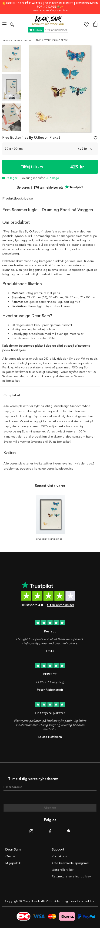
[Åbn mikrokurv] (95, 24)
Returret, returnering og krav (71, 876)
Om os (10, 856)
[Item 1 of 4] (59, 90)
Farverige (29, 40)
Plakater (7, 40)
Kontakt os (59, 856)
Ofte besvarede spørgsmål (70, 863)
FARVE (17, 40)
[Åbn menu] (5, 24)
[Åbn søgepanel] (12, 24)
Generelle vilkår (62, 870)
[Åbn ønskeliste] (86, 24)
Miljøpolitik (12, 863)
